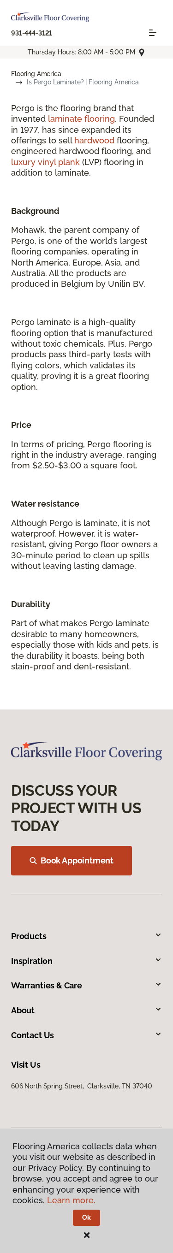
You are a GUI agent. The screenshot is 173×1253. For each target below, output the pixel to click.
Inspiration (32, 961)
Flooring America (36, 73)
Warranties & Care (46, 985)
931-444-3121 (31, 33)
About (23, 1010)
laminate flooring (81, 119)
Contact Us (32, 1035)
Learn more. (71, 1200)
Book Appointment (77, 860)
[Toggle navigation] (152, 33)
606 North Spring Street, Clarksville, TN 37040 (81, 1086)
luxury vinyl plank (45, 162)
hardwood (94, 140)
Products (29, 936)
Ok (86, 1217)
